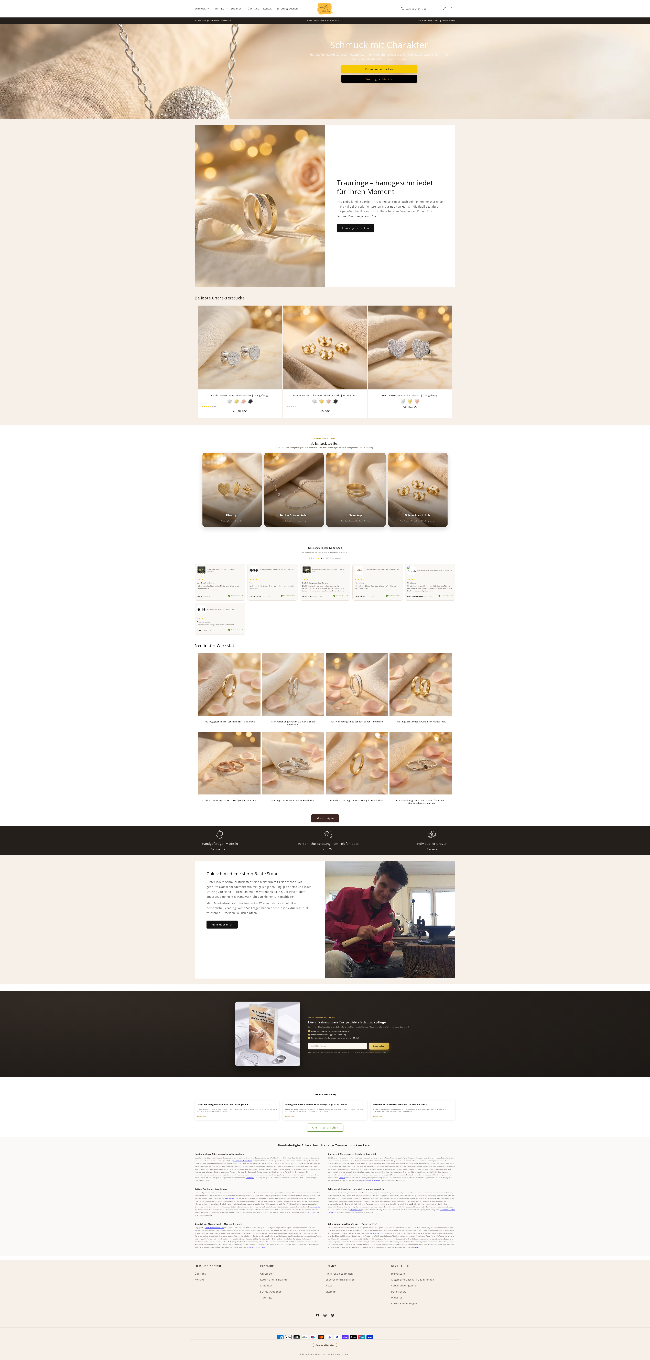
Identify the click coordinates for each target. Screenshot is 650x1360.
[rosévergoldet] (417, 401)
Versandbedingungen (404, 1285)
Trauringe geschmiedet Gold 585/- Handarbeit (421, 721)
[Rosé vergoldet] (328, 401)
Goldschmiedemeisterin (242, 1161)
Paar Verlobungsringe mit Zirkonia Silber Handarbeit (293, 723)
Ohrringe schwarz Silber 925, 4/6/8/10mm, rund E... (277, 570)
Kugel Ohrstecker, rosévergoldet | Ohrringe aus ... (382, 570)
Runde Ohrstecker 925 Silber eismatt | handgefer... (221, 570)
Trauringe (266, 1297)
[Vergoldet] (321, 401)
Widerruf (396, 1297)
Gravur (342, 1178)
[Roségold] (243, 401)
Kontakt (199, 1279)
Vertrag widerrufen (325, 1345)
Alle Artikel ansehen (325, 1127)
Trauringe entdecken (379, 79)
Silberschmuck (375, 1233)
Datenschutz (399, 1291)
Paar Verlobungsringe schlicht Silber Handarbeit (357, 721)
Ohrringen (312, 1212)
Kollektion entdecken (379, 69)
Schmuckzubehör (270, 1291)
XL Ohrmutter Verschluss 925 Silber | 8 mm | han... (328, 570)
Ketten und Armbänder (274, 1279)
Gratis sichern (379, 1046)
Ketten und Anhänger (371, 1180)
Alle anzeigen (325, 818)
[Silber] (229, 401)
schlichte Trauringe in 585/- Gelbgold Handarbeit (357, 800)
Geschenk (250, 1178)
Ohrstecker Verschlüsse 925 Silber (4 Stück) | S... (435, 570)
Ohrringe (253, 1247)
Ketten (263, 1247)
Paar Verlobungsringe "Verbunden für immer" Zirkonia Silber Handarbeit (421, 802)
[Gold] (236, 401)
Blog (417, 1247)
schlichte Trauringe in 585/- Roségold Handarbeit (229, 800)
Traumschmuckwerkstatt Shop (323, 1354)
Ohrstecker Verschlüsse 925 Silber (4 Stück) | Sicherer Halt (325, 395)
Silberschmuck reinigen (340, 1279)
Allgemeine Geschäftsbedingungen (412, 1279)
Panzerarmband (228, 1198)
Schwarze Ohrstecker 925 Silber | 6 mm (221, 609)
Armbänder (316, 1207)
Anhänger (266, 1285)
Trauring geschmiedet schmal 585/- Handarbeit (229, 721)
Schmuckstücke (356, 1210)
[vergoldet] (410, 401)
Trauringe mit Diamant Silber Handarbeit (293, 800)
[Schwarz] (250, 401)
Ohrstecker (267, 1273)
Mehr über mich (222, 924)
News (329, 1285)
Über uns (200, 1273)
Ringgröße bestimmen (339, 1273)
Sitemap (331, 1291)
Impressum (398, 1273)
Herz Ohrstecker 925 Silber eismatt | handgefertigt (410, 395)
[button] (201, 8)
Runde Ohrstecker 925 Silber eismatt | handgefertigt (240, 395)
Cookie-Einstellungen (404, 1303)
